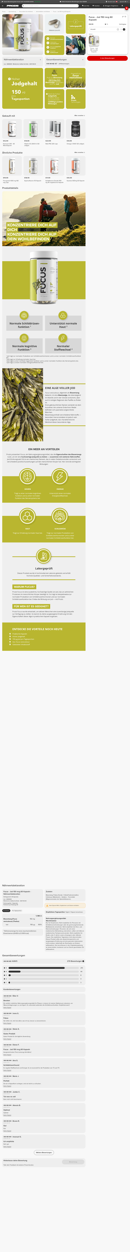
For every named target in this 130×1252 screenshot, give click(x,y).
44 (81, 972)
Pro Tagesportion (17, 910)
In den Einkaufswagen (107, 58)
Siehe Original (7, 1007)
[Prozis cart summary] (122, 5)
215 (81, 968)
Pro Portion (6, 910)
